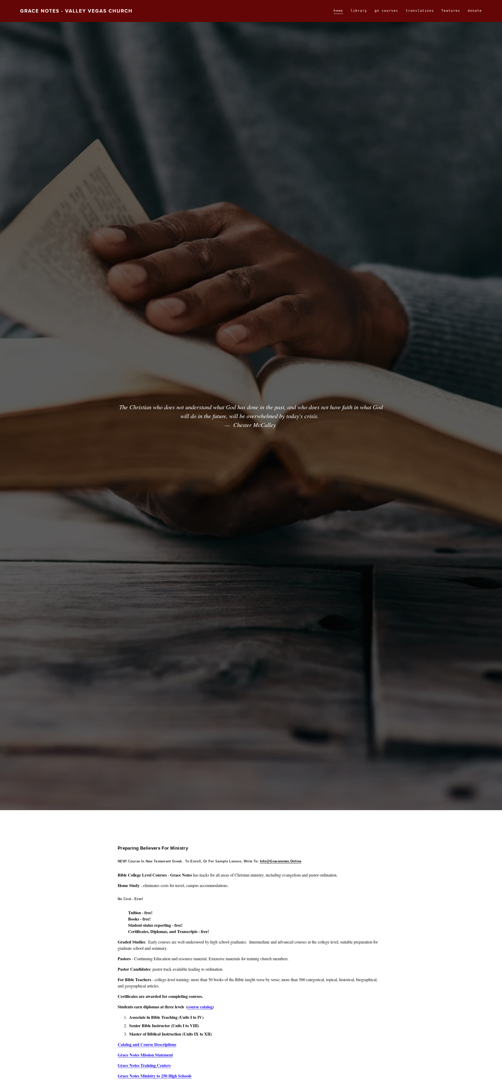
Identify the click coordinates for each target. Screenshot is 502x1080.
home (338, 11)
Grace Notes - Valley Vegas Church (76, 10)
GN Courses (386, 11)
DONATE (475, 11)
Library (359, 11)
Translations (420, 11)
